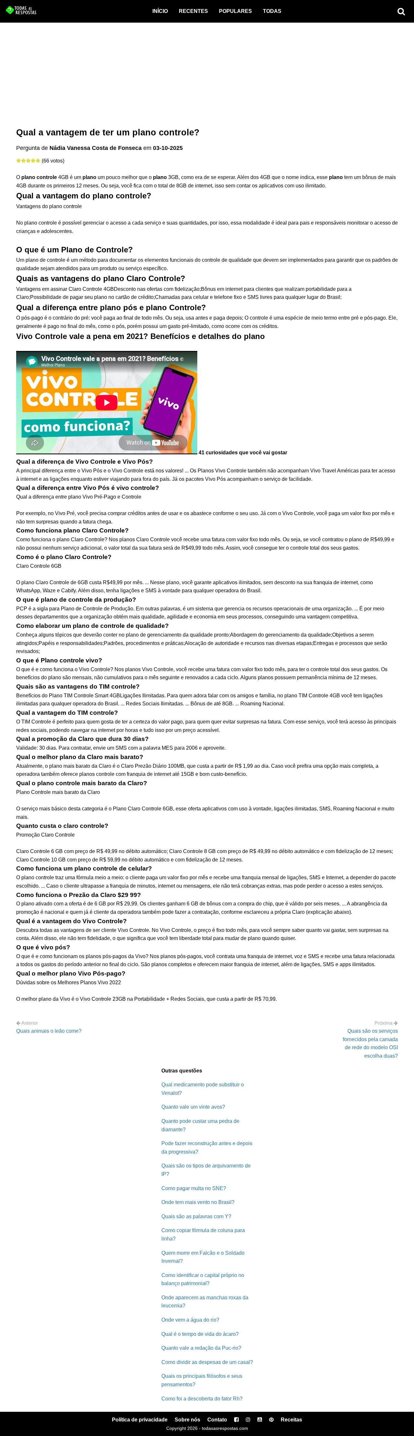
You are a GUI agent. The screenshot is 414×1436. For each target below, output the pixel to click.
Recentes (193, 11)
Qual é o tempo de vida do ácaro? (200, 1334)
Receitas (291, 1419)
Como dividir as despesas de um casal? (207, 1362)
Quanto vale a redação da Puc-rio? (201, 1348)
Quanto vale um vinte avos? (193, 1107)
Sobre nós (187, 1419)
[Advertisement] (207, 71)
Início (160, 11)
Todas (272, 11)
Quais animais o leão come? (49, 1031)
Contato (217, 1419)
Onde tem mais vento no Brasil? (197, 1202)
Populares (235, 11)
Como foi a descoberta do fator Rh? (202, 1398)
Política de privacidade (140, 1419)
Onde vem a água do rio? (190, 1320)
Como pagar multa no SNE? (193, 1188)
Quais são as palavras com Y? (196, 1216)
